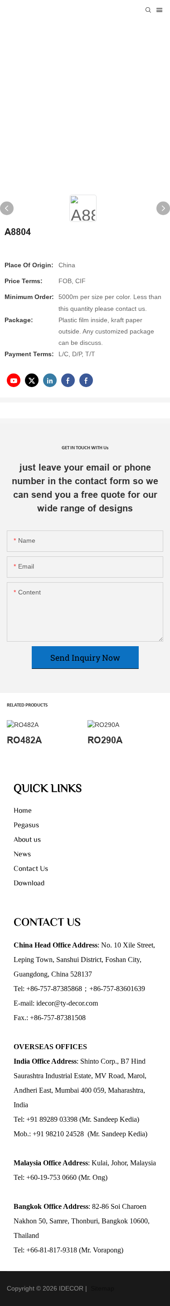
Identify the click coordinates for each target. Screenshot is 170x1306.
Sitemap (101, 1288)
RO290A (104, 740)
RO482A (24, 740)
